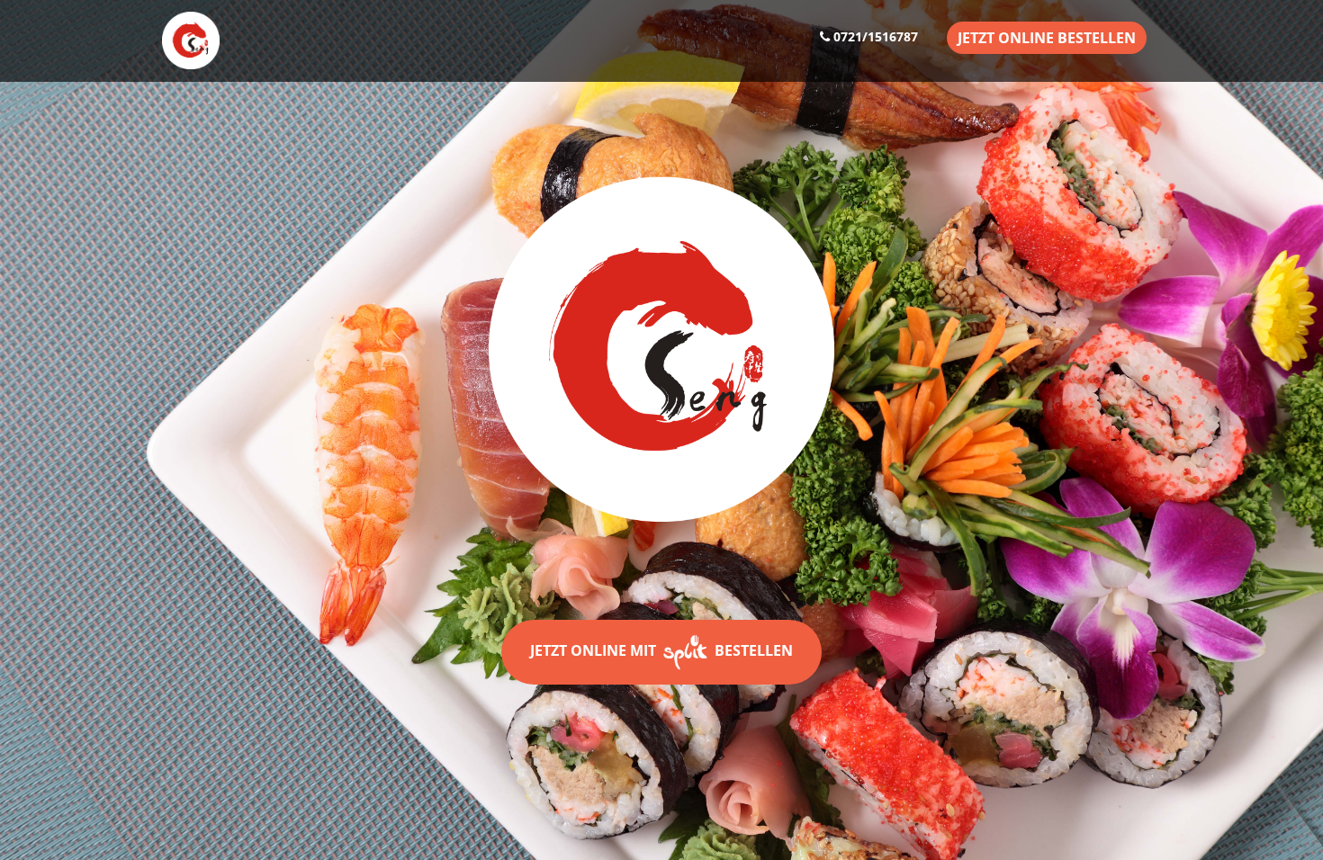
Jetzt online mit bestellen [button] (661, 650)
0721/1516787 (874, 36)
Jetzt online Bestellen (1047, 38)
